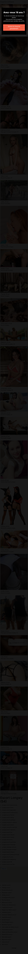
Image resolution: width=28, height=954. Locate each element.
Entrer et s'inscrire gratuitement (14, 27)
